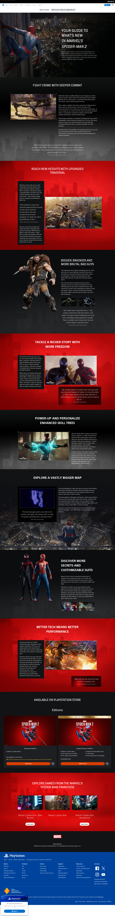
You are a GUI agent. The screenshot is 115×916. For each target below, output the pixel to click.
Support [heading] (60, 864)
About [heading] (6, 864)
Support (39, 5)
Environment (43, 866)
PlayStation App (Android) (100, 881)
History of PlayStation (9, 877)
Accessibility (43, 868)
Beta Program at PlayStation (101, 884)
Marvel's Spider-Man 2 (19, 859)
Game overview (44, 10)
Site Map (109, 901)
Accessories (27, 5)
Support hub (61, 866)
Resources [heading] (79, 864)
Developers (79, 875)
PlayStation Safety (62, 868)
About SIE (6, 866)
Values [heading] (42, 864)
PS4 (23, 868)
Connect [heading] (96, 864)
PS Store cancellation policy (83, 868)
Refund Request (62, 877)
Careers (6, 868)
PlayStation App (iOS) (99, 879)
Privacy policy (82, 901)
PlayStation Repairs (63, 873)
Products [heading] (24, 864)
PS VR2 (23, 871)
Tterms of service (80, 866)
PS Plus (21, 5)
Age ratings (79, 871)
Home (5, 859)
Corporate (6, 875)
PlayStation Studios (8, 871)
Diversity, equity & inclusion (47, 873)
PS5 (11, 5)
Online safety (43, 871)
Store (7, 5)
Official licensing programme (83, 877)
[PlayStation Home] (3, 5)
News (34, 5)
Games (15, 5)
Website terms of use (92, 901)
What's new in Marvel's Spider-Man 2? (63, 10)
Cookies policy (102, 901)
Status (59, 871)
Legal (76, 901)
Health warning (80, 873)
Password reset (62, 875)
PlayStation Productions (9, 873)
